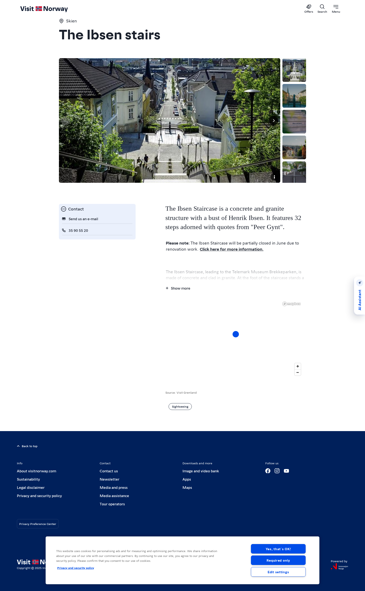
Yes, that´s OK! (278, 549)
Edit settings (278, 572)
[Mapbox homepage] (291, 303)
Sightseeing (180, 406)
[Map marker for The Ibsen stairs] (236, 334)
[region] (236, 338)
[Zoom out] (298, 372)
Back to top (29, 446)
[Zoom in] (298, 366)
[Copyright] (274, 177)
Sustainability (28, 479)
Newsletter (109, 479)
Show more (180, 288)
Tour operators (112, 503)
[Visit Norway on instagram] (277, 470)
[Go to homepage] (51, 8)
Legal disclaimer (31, 487)
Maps (187, 487)
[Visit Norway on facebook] (267, 470)
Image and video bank (200, 470)
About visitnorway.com (36, 470)
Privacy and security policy (39, 495)
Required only (278, 560)
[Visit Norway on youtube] (286, 470)
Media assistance (114, 495)
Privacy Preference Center (37, 524)
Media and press (114, 487)
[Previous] (65, 120)
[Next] (273, 120)
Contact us (109, 470)
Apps (186, 479)
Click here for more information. (231, 249)
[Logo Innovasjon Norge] (339, 566)
